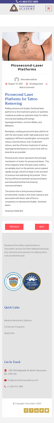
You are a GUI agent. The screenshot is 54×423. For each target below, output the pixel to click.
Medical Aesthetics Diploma (18, 320)
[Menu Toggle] (49, 8)
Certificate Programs (14, 327)
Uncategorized (36, 84)
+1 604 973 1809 (28, 1)
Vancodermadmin (29, 79)
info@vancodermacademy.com (23, 380)
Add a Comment (27, 87)
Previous (14, 227)
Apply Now (9, 333)
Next (41, 227)
